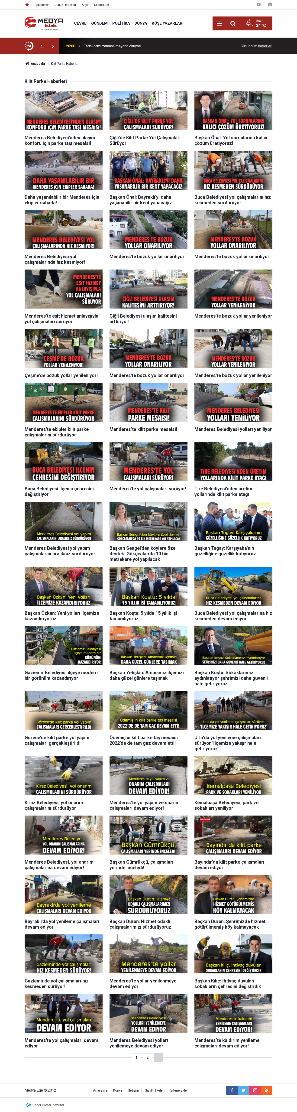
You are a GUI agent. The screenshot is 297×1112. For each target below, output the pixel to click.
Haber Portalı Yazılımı (48, 1105)
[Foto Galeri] (269, 4)
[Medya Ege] (45, 23)
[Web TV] (258, 4)
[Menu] (219, 23)
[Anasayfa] (27, 5)
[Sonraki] (158, 1057)
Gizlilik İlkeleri (155, 1090)
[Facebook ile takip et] (232, 1090)
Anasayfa (100, 1090)
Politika (121, 23)
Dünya (141, 23)
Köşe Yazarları (168, 23)
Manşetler (42, 5)
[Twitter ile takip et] (243, 1090)
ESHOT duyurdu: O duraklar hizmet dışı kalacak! (122, 46)
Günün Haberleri (65, 5)
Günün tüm (256, 46)
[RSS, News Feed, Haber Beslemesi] (266, 1090)
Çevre (80, 23)
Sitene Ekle (101, 5)
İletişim (133, 1090)
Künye (118, 1090)
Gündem (99, 23)
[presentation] (41, 46)
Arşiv (85, 5)
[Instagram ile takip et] (255, 1090)
